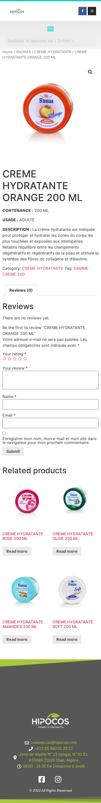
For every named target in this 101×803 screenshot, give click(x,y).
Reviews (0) (21, 290)
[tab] (21, 290)
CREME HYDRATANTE (52, 52)
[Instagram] (92, 11)
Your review (15, 368)
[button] (50, 28)
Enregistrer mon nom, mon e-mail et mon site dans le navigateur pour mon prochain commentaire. (49, 440)
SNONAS (23, 52)
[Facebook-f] (82, 11)
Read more (16, 551)
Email (9, 415)
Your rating (14, 354)
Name (9, 396)
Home (7, 52)
